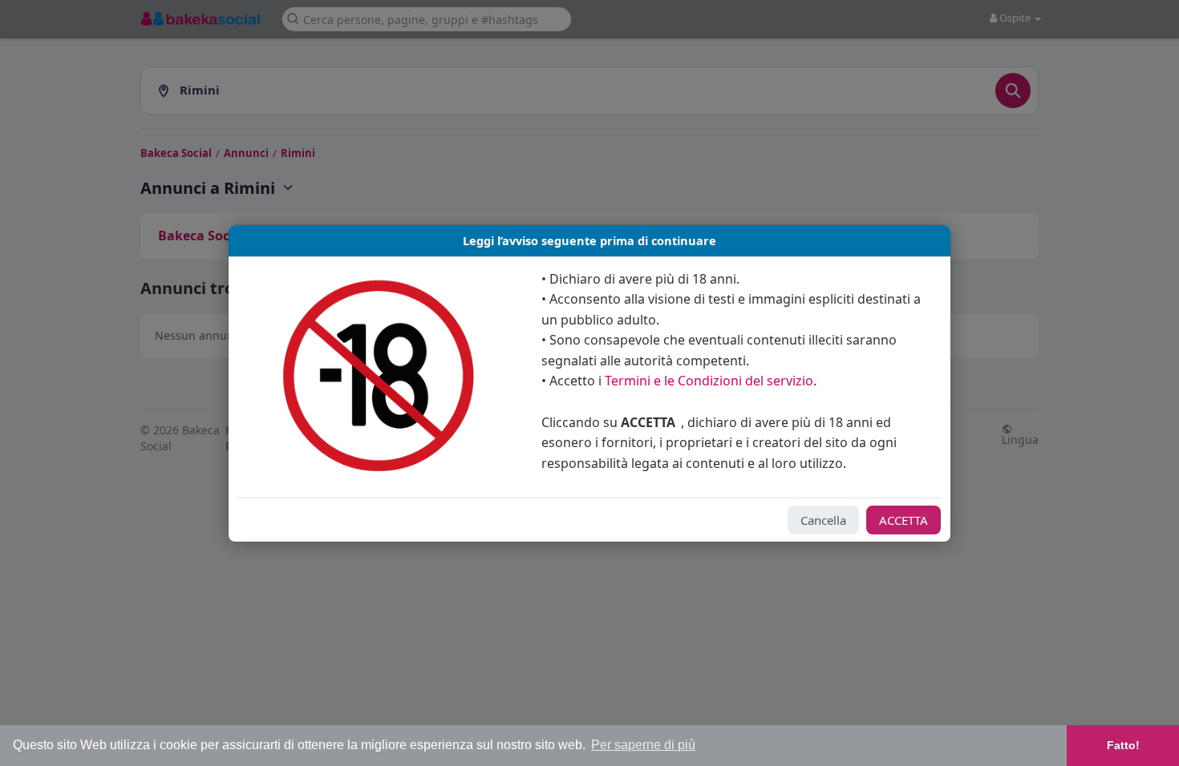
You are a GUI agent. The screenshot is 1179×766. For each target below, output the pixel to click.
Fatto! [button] (1123, 745)
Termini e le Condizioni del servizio (709, 380)
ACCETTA (903, 520)
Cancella (823, 520)
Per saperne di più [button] (643, 745)
